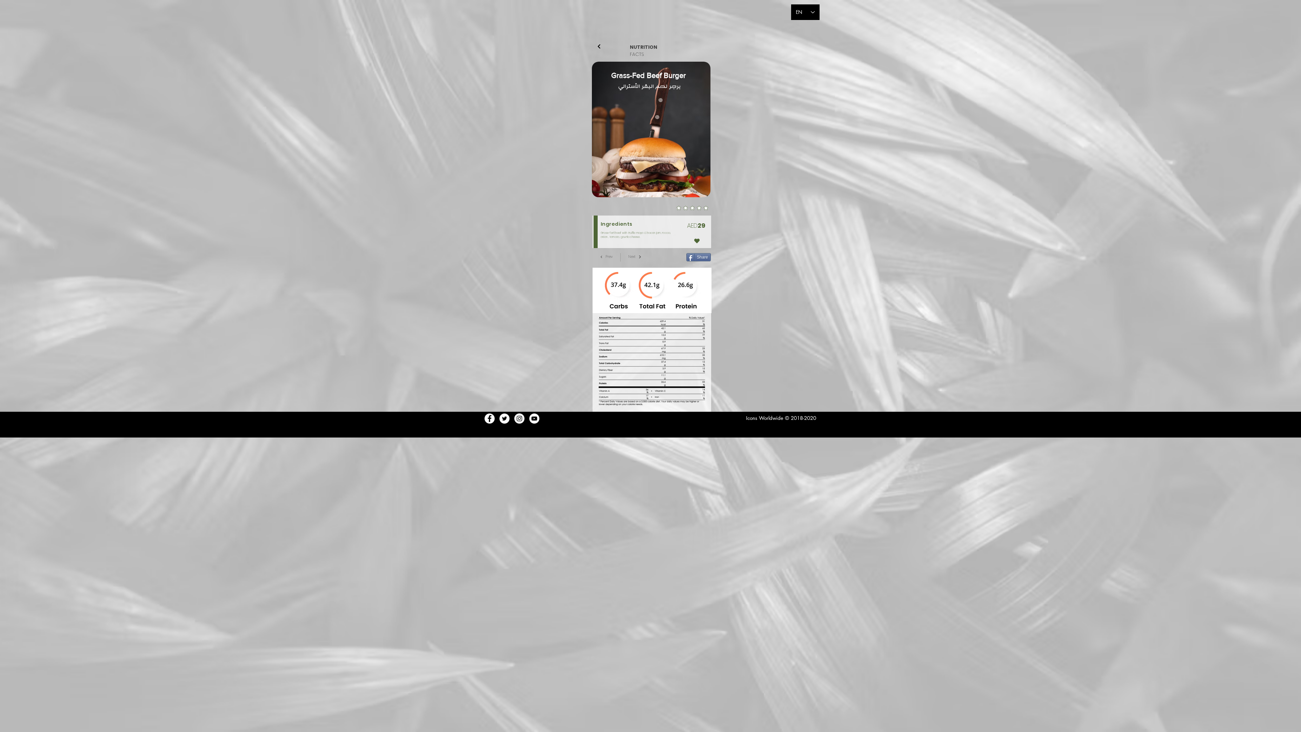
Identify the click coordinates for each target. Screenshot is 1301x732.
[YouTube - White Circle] (534, 418)
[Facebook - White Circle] (489, 418)
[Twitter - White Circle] (504, 418)
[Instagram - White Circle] (519, 418)
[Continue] (598, 46)
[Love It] (697, 241)
